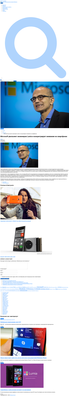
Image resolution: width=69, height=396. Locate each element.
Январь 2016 (5, 301)
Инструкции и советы (7, 7)
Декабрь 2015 (5, 302)
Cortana (11, 287)
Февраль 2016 (5, 300)
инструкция (12, 290)
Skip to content (3, 0)
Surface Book (64, 287)
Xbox (56, 289)
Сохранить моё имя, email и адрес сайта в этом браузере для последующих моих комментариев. (21, 276)
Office (47, 287)
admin (1, 139)
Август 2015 (5, 306)
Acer (1, 287)
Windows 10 (23, 289)
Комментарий (3, 268)
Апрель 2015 (5, 310)
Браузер (59, 289)
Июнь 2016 (5, 296)
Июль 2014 (5, 313)
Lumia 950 (31, 287)
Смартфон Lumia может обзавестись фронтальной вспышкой (15, 221)
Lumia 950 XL (35, 287)
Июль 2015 (5, 307)
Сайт (1, 274)
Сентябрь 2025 (6, 292)
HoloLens (20, 287)
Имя (1, 270)
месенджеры (17, 290)
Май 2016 (4, 297)
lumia (23, 287)
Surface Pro (4, 289)
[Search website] (36, 77)
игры (8, 290)
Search (1, 80)
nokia (45, 287)
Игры (4, 10)
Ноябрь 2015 (5, 303)
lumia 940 (27, 287)
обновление (23, 290)
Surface (60, 287)
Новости (4, 4)
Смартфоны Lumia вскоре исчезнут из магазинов (12, 284)
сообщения (36, 290)
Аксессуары (5, 8)
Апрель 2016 (5, 298)
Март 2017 (5, 294)
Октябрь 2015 (5, 304)
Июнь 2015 (5, 308)
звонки (6, 290)
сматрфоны (33, 290)
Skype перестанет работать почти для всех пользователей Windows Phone (17, 283)
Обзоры (4, 6)
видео (1, 290)
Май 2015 (4, 309)
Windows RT (51, 289)
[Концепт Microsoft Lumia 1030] (26, 254)
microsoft (4, 181)
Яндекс (62, 289)
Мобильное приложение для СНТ (9, 280)
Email (1, 272)
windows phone (45, 289)
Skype (56, 287)
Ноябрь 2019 (5, 293)
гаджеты (3, 290)
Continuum (8, 287)
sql (57, 287)
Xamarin (54, 289)
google (17, 287)
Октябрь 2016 (5, 295)
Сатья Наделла (6, 182)
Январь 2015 (5, 312)
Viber (11, 289)
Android (4, 287)
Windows (4, 11)
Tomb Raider (8, 289)
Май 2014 (4, 314)
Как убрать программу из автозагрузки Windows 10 (13, 281)
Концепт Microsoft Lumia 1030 (7, 256)
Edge (14, 287)
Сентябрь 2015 (6, 305)
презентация (29, 290)
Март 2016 (5, 299)
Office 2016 (50, 287)
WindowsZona (12, 395)
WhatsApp (13, 289)
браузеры (65, 289)
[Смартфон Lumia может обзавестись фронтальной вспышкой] (20, 218)
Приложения (5, 9)
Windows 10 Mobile (34, 289)
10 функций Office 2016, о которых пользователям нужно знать (15, 282)
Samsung (53, 287)
